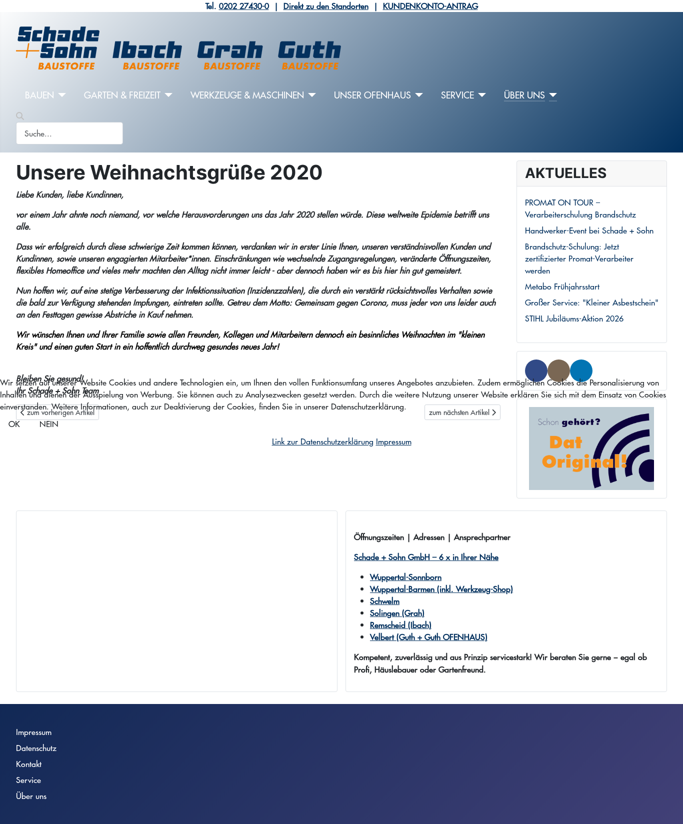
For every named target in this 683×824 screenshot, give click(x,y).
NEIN (49, 424)
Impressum (394, 441)
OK (14, 424)
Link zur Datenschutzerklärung (323, 441)
